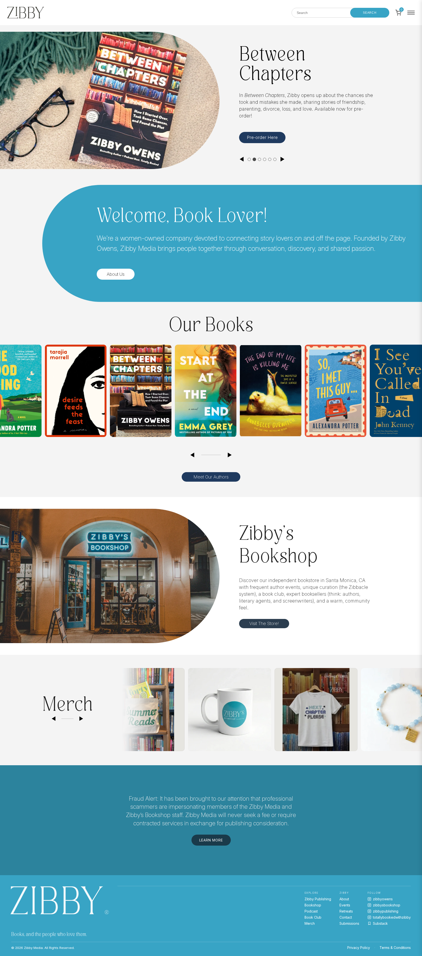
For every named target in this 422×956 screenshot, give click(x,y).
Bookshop (313, 905)
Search (370, 12)
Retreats (346, 911)
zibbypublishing (385, 911)
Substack (380, 923)
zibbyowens (383, 899)
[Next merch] (81, 718)
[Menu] (411, 12)
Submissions (349, 923)
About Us (116, 274)
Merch (310, 923)
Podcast (311, 911)
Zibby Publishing (318, 899)
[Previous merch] (53, 718)
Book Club (313, 917)
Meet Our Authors (211, 476)
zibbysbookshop (386, 905)
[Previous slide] (241, 159)
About (344, 899)
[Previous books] (192, 455)
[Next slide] (282, 159)
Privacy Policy (358, 947)
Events (344, 905)
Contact (345, 917)
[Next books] (229, 455)
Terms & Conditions (395, 947)
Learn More (259, 139)
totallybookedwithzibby (392, 917)
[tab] (249, 159)
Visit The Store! (264, 623)
